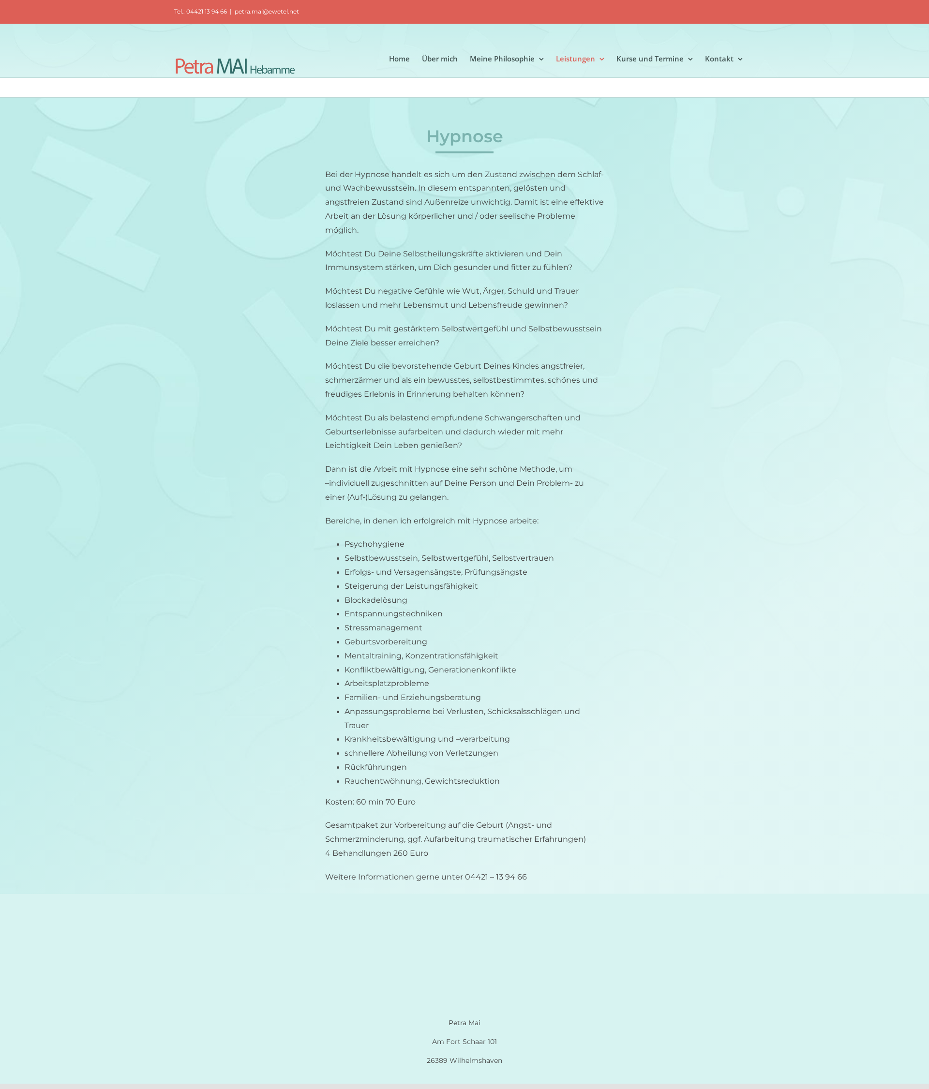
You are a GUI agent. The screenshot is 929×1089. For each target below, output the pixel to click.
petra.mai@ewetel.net (267, 11)
